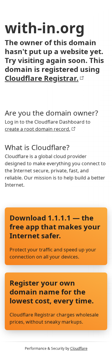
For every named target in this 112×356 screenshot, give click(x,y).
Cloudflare (79, 348)
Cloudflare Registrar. (42, 78)
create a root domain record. (37, 129)
